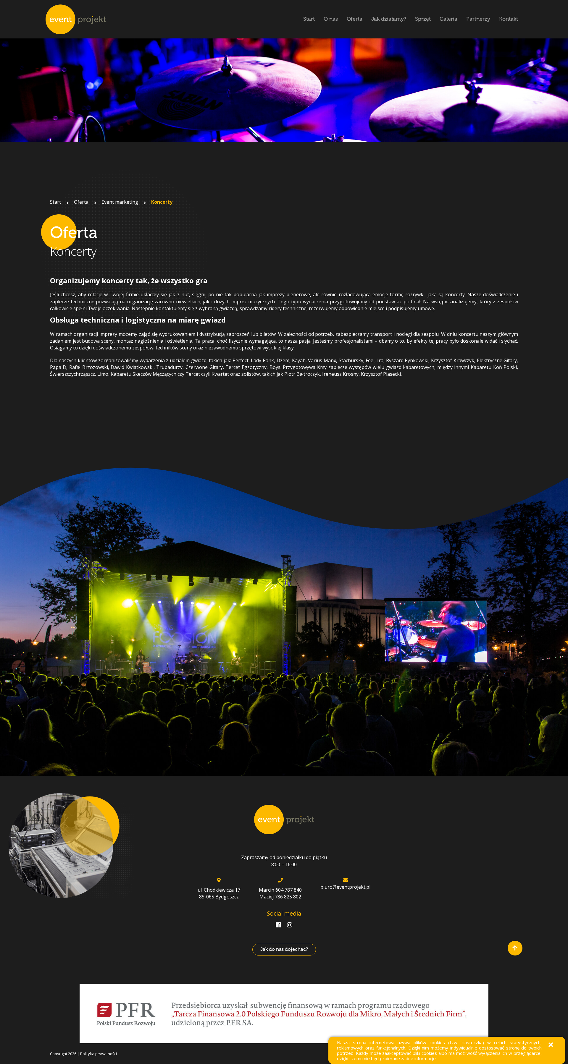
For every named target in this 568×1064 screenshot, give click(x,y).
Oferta (354, 19)
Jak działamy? (388, 19)
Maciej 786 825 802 (280, 896)
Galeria (448, 19)
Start (309, 19)
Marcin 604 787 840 (280, 890)
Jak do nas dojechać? (284, 949)
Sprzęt (423, 19)
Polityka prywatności (98, 1053)
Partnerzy (478, 19)
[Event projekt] (76, 19)
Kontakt (508, 19)
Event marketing (119, 202)
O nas (331, 19)
